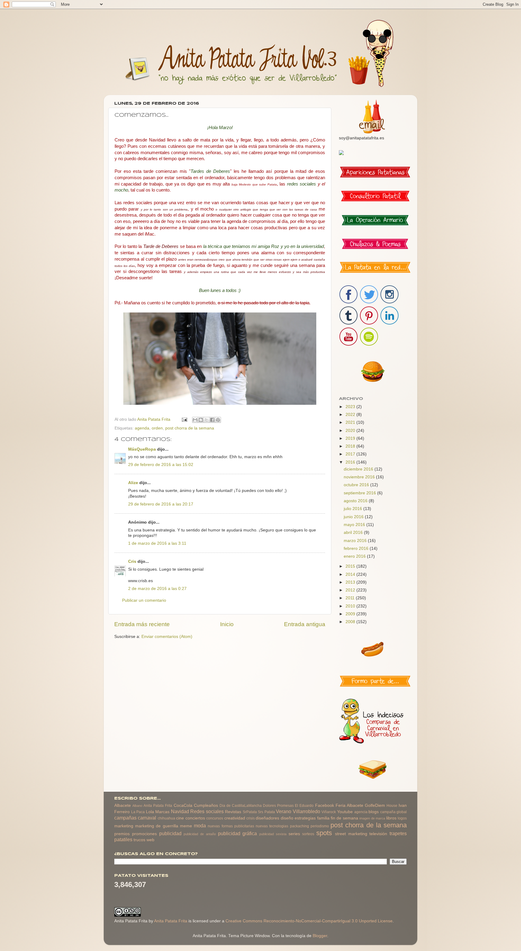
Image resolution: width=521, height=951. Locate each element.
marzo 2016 (356, 540)
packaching (299, 826)
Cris (132, 561)
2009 (351, 614)
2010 (351, 606)
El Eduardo (304, 806)
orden (157, 428)
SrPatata (250, 812)
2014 (351, 574)
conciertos (195, 818)
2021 (351, 422)
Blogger (320, 936)
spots (324, 833)
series (294, 834)
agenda (142, 428)
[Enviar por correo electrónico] (195, 420)
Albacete (122, 805)
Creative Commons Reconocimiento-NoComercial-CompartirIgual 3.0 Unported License (309, 921)
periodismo (320, 826)
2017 (351, 454)
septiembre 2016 (360, 493)
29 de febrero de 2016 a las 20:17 (160, 504)
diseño (287, 818)
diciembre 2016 (359, 469)
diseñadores (267, 818)
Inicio (227, 624)
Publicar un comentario (144, 600)
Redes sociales (207, 811)
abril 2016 (354, 532)
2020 (351, 430)
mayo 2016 (355, 524)
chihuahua (166, 818)
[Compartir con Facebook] (212, 420)
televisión (378, 834)
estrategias (305, 818)
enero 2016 (355, 556)
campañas (125, 817)
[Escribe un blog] (201, 420)
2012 (351, 590)
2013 (351, 582)
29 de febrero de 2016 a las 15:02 (160, 464)
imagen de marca (372, 818)
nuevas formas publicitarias (231, 826)
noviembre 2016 (360, 477)
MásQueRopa (142, 449)
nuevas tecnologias (272, 826)
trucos (139, 840)
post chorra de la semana (189, 428)
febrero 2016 (357, 548)
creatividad (234, 818)
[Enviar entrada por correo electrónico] (184, 419)
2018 (351, 446)
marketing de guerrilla (156, 826)
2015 (351, 566)
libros (391, 818)
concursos (214, 818)
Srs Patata (266, 812)
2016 (351, 462)
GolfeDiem (375, 805)
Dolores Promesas (278, 806)
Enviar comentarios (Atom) (166, 636)
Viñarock (328, 812)
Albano (137, 805)
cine (180, 818)
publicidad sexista (272, 834)
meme (186, 826)
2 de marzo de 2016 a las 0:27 (157, 588)
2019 (351, 438)
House (392, 806)
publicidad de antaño (200, 834)
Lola (150, 812)
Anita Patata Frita (158, 806)
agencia (361, 812)
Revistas (233, 812)
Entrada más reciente (142, 624)
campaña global (393, 812)
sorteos (308, 834)
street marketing (351, 834)
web (150, 840)
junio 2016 (354, 517)
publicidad (170, 833)
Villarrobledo (306, 811)
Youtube (345, 812)
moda (200, 825)
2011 (351, 598)
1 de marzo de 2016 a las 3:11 (157, 543)
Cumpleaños (206, 805)
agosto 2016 (356, 501)
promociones (144, 834)
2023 (351, 406)
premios (122, 834)
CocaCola (183, 805)
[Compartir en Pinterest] (218, 420)
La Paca (138, 812)
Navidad (180, 811)
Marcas (162, 812)
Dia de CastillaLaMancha (240, 806)
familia (323, 818)
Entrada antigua (304, 624)
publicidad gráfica (237, 833)
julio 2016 (353, 508)
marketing (123, 826)
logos (402, 818)
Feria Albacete (349, 805)
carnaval (147, 817)
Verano (283, 811)
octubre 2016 (357, 485)
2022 (351, 414)
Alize (133, 482)
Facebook (324, 805)
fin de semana (344, 818)
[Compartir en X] (207, 420)
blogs (373, 812)
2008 (351, 622)
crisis (250, 818)
